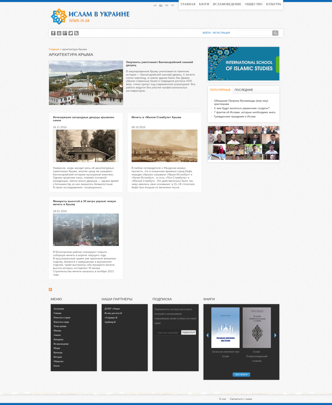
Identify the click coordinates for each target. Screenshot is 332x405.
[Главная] (90, 16)
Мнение (57, 330)
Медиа (57, 348)
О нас (222, 398)
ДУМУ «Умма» (112, 308)
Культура (273, 4)
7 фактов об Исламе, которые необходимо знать (245, 112)
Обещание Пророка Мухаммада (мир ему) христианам (241, 102)
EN (166, 5)
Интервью (58, 339)
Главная (188, 4)
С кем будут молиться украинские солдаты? (242, 108)
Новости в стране (62, 317)
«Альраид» (110, 317)
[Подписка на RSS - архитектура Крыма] (50, 290)
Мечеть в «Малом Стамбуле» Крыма (156, 117)
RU (160, 5)
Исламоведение (227, 4)
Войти (207, 33)
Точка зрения (60, 326)
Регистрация (221, 33)
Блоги (204, 4)
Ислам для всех (112, 313)
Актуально (59, 308)
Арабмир (109, 322)
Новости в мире (61, 322)
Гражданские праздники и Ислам (235, 116)
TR (172, 5)
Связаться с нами (241, 398)
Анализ (57, 335)
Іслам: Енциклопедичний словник (257, 356)
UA (155, 5)
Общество (253, 4)
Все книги (241, 374)
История (58, 357)
